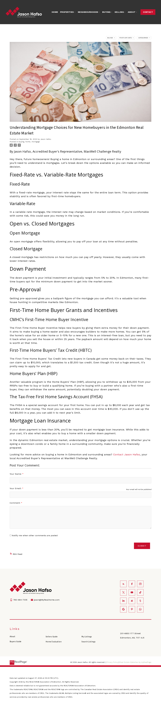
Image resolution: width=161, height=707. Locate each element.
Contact (148, 12)
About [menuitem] (131, 12)
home (28, 142)
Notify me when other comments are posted (34, 535)
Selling (119, 12)
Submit (142, 546)
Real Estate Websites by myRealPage (135, 662)
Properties (67, 12)
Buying (106, 12)
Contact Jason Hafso (126, 454)
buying (21, 142)
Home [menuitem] (55, 12)
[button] (147, 12)
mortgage (36, 142)
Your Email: (16, 488)
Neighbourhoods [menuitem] (88, 12)
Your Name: (16, 474)
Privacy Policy (112, 662)
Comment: (15, 503)
